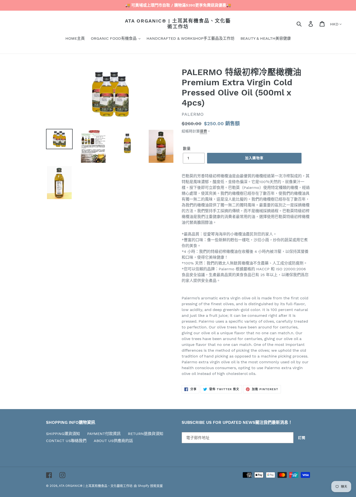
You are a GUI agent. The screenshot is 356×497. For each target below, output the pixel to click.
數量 (187, 148)
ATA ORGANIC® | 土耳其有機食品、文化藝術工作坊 (178, 24)
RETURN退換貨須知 (145, 433)
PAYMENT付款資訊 (104, 433)
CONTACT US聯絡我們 (66, 440)
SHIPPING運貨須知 (63, 433)
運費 (203, 131)
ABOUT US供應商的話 (113, 440)
